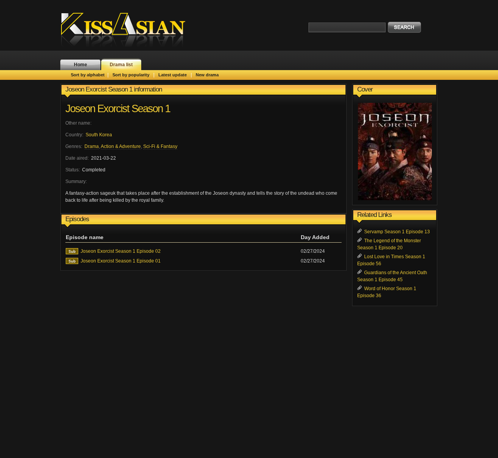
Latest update (172, 74)
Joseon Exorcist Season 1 (117, 108)
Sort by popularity (130, 74)
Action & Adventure (121, 146)
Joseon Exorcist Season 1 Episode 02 (121, 251)
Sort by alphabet (88, 74)
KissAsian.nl (128, 29)
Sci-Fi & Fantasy (160, 146)
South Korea (99, 134)
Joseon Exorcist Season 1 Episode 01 (121, 261)
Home (80, 64)
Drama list (121, 64)
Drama (91, 146)
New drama (207, 74)
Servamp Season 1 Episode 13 (397, 231)
